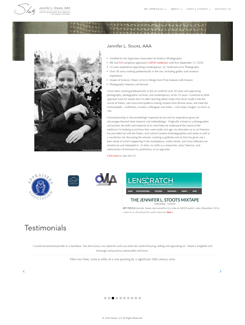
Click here (112, 156)
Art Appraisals (154, 9)
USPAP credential (158, 62)
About (175, 9)
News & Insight (197, 9)
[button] (105, 298)
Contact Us (223, 9)
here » (170, 212)
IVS (121, 62)
